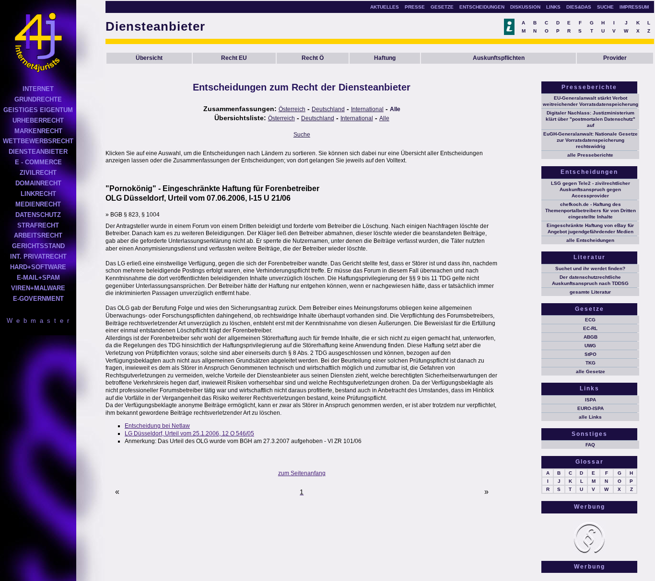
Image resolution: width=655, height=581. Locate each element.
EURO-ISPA (590, 408)
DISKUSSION (525, 7)
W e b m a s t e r (38, 320)
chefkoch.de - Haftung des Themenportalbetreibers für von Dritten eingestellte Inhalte (590, 210)
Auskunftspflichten (499, 58)
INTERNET (38, 88)
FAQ (590, 444)
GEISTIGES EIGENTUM (38, 110)
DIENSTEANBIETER (38, 151)
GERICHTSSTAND (38, 246)
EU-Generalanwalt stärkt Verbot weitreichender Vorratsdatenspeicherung (590, 101)
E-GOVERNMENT (38, 298)
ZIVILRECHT (38, 172)
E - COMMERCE (38, 162)
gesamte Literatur (590, 292)
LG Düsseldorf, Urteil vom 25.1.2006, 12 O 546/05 (189, 433)
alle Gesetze (590, 371)
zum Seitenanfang (302, 473)
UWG (590, 345)
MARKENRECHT (38, 131)
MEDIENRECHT (38, 204)
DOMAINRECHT (38, 183)
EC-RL (590, 328)
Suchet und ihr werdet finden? (590, 268)
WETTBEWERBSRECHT (38, 141)
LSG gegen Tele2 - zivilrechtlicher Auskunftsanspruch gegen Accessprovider (590, 189)
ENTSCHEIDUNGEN (481, 7)
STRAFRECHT (38, 225)
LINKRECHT (38, 193)
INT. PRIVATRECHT (38, 256)
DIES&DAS (578, 7)
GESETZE (442, 7)
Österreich (292, 109)
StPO (591, 354)
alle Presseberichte (590, 155)
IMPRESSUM (634, 7)
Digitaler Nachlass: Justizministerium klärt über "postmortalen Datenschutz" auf (590, 119)
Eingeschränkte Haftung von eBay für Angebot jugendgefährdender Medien (590, 228)
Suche (301, 134)
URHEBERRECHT (38, 120)
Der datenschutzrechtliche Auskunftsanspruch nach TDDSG (590, 280)
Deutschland (328, 109)
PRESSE (415, 7)
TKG (590, 362)
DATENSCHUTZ (38, 214)
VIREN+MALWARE (38, 288)
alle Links (590, 417)
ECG (590, 319)
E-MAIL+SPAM (38, 277)
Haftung (385, 58)
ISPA (590, 399)
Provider (615, 58)
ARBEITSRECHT (38, 235)
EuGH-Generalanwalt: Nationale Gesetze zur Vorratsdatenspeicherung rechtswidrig (590, 140)
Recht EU (234, 58)
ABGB (590, 337)
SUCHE (605, 7)
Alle (395, 109)
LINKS (553, 7)
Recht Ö (313, 58)
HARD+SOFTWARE (38, 267)
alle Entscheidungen (590, 240)
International (367, 109)
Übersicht (149, 58)
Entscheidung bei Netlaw (157, 425)
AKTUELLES (384, 7)
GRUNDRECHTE (38, 99)
